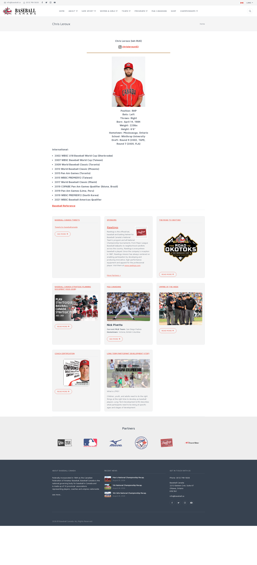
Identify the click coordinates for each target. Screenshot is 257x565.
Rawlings (112, 227)
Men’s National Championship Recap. (128, 477)
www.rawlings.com (132, 265)
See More (62, 234)
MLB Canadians (114, 287)
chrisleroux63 (130, 46)
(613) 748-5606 (32, 2)
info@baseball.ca (13, 2)
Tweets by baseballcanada (66, 227)
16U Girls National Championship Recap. (129, 493)
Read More (167, 274)
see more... (56, 494)
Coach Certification (65, 353)
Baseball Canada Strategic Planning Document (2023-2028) (73, 288)
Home (202, 24)
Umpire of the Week (168, 287)
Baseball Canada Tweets (67, 220)
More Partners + (114, 275)
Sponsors (111, 220)
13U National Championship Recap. (127, 485)
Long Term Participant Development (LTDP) (128, 353)
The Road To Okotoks (170, 220)
